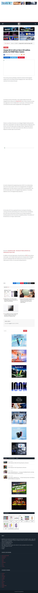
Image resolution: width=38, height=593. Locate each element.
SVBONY (3, 573)
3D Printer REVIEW (11, 458)
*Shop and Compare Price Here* (7, 546)
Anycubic (3, 581)
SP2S (2, 563)
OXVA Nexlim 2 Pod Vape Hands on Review (17, 467)
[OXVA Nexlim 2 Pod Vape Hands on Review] (5, 467)
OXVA (3, 559)
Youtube (3, 548)
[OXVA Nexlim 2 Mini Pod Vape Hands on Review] (5, 462)
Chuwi (3, 574)
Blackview (3, 576)
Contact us (3, 542)
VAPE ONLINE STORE (5, 555)
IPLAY (3, 565)
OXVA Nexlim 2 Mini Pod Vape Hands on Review (18, 462)
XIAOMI (17, 458)
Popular (5, 458)
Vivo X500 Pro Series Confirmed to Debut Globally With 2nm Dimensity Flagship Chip (11, 315)
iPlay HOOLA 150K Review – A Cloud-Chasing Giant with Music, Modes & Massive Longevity (21, 478)
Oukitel (3, 584)
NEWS (5, 47)
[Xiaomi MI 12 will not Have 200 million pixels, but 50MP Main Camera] (19, 67)
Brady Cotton (9, 54)
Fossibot (3, 577)
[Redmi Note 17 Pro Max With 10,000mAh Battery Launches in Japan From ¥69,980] (10, 293)
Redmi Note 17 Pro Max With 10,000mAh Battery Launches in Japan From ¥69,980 (11, 300)
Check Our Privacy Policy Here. (6, 543)
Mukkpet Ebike (4, 585)
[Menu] (2, 24)
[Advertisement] (19, 13)
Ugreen (3, 586)
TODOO (3, 566)
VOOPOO (3, 558)
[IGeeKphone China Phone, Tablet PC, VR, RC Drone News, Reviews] (19, 23)
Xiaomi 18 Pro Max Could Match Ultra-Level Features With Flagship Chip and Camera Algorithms (27, 300)
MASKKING (3, 562)
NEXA (3, 561)
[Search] (35, 24)
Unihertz (3, 578)
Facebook (3, 547)
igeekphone (21, 591)
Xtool (3, 582)
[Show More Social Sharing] (26, 57)
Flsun (3, 580)
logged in (10, 323)
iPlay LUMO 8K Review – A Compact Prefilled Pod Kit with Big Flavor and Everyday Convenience (21, 473)
